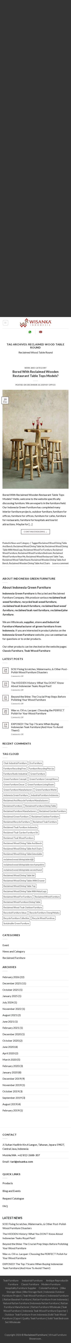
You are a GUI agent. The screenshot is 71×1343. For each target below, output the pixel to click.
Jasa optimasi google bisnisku (36, 1322)
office (52, 385)
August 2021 (9, 1015)
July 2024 (7, 1002)
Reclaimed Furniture (12, 806)
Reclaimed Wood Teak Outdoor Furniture (22, 907)
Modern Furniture (50, 1284)
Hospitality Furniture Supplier (20, 1288)
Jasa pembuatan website (33, 1326)
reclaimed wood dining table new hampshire (23, 864)
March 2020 (9, 1059)
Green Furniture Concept (14, 779)
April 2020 (8, 1053)
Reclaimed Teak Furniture (45, 822)
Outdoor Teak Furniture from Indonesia (26, 1314)
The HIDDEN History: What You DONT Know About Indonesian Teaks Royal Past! (37, 684)
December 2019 (11, 1078)
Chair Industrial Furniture (15, 763)
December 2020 (11, 1034)
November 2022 (11, 1008)
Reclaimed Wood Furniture (47, 896)
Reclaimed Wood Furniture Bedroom (35, 553)
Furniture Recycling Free (14, 768)
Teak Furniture (10, 1280)
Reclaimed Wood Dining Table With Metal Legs (24, 891)
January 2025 (10, 995)
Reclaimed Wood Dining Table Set (28, 546)
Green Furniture (37, 773)
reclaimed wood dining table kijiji (18, 859)
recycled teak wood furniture (39, 601)
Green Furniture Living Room (40, 784)
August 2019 (9, 1104)
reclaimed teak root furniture (32, 610)
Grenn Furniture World (45, 789)
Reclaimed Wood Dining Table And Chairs (22, 848)
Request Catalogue (13, 1198)
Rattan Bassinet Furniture (17, 1299)
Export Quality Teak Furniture (30, 1318)
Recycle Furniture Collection (16, 918)
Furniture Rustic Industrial (15, 773)
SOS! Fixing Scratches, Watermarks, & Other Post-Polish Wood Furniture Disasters (39, 670)
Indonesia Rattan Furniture (44, 1303)
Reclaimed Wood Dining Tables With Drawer (24, 880)
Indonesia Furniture (58, 1295)
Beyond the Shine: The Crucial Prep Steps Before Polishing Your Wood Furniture (38, 698)
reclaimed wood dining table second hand (22, 870)
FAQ (5, 1206)
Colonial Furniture (48, 1288)
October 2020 (10, 1040)
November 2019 (11, 1085)
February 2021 (10, 1027)
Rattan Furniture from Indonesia (50, 1299)
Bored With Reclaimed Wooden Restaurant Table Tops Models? (36, 374)
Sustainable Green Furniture (16, 923)
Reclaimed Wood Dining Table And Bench (22, 843)
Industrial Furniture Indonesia (44, 795)
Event (5, 945)
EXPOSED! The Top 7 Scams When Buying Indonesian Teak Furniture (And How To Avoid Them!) (37, 727)
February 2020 (10, 1065)
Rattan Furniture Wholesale (46, 1307)
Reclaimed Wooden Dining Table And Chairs (29, 563)
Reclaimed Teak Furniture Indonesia (20, 827)
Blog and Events (11, 1190)
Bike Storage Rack (32, 1291)
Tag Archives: (35, 346)
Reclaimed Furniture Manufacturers (19, 811)
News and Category (36, 368)
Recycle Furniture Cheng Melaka (44, 912)
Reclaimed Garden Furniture (52, 811)
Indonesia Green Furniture (15, 795)
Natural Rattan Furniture (16, 1303)
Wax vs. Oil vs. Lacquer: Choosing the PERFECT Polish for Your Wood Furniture (38, 712)
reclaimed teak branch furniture (21, 605)
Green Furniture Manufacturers (17, 789)
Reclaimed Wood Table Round (35, 352)
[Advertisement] (35, 158)
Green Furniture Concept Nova (43, 779)
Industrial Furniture (32, 1280)
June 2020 (8, 1046)
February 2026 (10, 977)
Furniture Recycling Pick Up (41, 768)
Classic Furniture (30, 1284)
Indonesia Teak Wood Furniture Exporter (44, 1310)
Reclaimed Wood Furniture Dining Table (21, 902)
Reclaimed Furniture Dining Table (40, 806)
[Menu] (5, 322)
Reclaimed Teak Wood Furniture (18, 838)
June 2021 (8, 1021)
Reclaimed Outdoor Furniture (45, 816)
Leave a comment (60, 563)
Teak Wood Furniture (34, 1295)
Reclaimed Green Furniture (16, 816)
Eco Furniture (36, 763)
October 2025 (10, 989)
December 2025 (11, 983)
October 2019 (10, 1091)
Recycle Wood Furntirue (43, 918)
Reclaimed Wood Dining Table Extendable (22, 854)
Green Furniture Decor (13, 784)
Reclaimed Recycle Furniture (16, 822)
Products (7, 1183)
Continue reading (35, 531)
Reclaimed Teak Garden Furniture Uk (20, 832)
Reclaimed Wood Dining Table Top (19, 886)
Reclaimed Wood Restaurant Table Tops (44, 556)
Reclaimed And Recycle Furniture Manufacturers (25, 800)
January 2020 (10, 1072)
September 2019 (11, 1097)
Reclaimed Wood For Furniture (37, 549)
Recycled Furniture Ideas (15, 912)
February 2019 (10, 1110)
